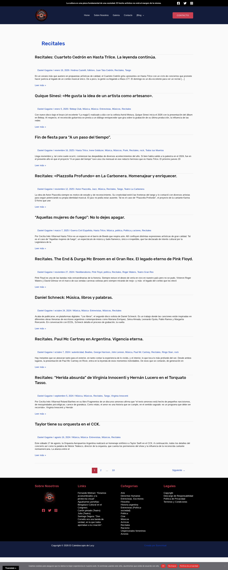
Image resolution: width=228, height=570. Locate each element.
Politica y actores (132, 230)
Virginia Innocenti (119, 396)
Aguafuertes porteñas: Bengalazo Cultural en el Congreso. (90, 505)
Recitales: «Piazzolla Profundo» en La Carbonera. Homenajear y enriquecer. (106, 176)
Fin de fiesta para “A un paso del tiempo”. (73, 137)
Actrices (125, 522)
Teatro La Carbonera (134, 189)
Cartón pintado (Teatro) (89, 510)
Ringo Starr (167, 352)
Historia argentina (129, 504)
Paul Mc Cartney (142, 352)
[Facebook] (178, 3)
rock (142, 150)
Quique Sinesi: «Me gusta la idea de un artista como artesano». (94, 95)
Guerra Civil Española (81, 230)
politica (118, 230)
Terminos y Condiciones (175, 502)
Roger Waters (129, 272)
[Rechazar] (224, 566)
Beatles (88, 352)
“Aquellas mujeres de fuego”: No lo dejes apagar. (80, 217)
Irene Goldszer (96, 150)
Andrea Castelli (78, 70)
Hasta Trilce (82, 150)
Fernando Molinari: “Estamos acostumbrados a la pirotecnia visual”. (92, 496)
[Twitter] (185, 3)
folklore (91, 70)
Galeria (116, 15)
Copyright (168, 493)
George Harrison (102, 352)
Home (87, 15)
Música (86, 109)
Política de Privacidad (174, 499)
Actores (124, 534)
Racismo (125, 528)
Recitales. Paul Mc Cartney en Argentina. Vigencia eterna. (89, 339)
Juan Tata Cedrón (104, 70)
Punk (125, 150)
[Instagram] (191, 3)
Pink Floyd (97, 272)
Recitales (119, 70)
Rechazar (172, 566)
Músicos (116, 109)
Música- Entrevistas (101, 109)
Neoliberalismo (83, 272)
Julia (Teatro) (84, 513)
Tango (128, 70)
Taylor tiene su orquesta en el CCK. (67, 424)
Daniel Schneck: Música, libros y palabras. (74, 297)
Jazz (94, 189)
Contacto (128, 15)
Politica (124, 513)
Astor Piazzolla (83, 189)
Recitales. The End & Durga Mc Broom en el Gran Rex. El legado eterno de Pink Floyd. (114, 259)
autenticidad (78, 352)
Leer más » (40, 85)
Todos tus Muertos (155, 150)
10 (113, 470)
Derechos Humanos (130, 496)
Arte (123, 493)
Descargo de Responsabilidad (178, 496)
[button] (142, 15)
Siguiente (178, 470)
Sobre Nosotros (101, 15)
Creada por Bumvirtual (155, 545)
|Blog (139, 15)
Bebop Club (75, 109)
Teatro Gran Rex (145, 272)
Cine (123, 516)
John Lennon (117, 352)
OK (163, 566)
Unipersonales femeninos (133, 531)
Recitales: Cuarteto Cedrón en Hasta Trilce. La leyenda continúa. (95, 57)
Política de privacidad (189, 566)
